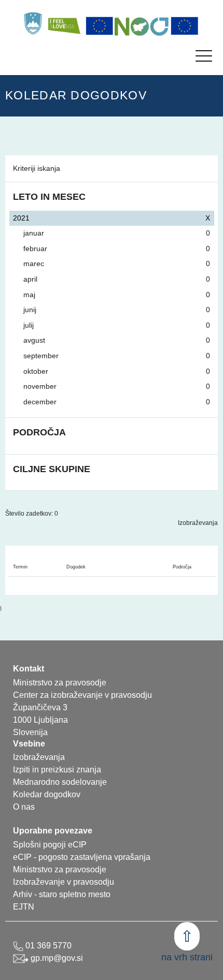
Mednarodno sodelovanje (60, 782)
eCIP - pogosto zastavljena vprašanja (81, 857)
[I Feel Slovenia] (64, 23)
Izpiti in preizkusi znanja (57, 769)
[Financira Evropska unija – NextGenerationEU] (185, 26)
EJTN (23, 906)
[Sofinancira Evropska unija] (100, 26)
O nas (24, 806)
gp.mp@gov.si (56, 958)
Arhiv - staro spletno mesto (61, 894)
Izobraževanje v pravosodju (63, 881)
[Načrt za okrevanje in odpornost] (142, 26)
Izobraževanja (198, 522)
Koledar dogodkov (46, 794)
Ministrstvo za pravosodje (59, 869)
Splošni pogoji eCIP (50, 844)
